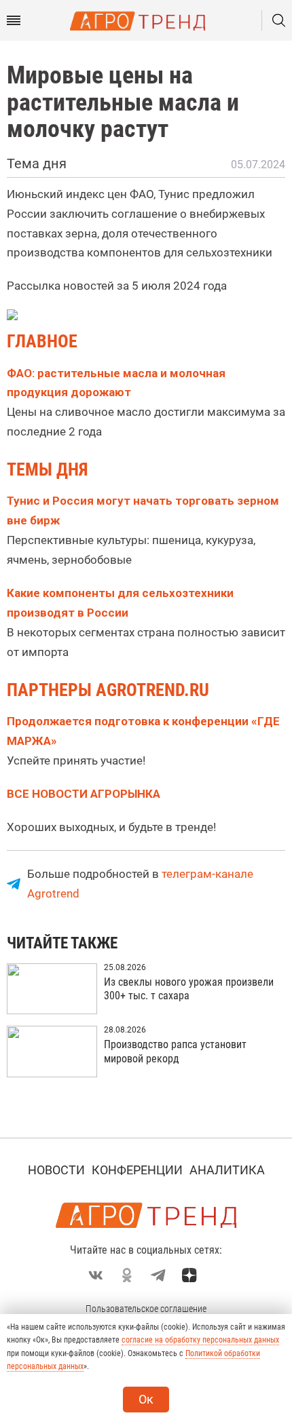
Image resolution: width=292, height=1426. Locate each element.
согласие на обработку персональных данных (200, 1340)
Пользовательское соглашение (146, 1308)
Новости (56, 1170)
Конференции (137, 1170)
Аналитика (227, 1170)
